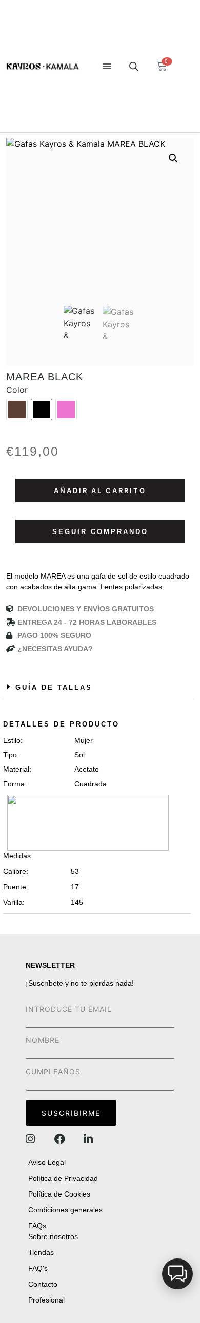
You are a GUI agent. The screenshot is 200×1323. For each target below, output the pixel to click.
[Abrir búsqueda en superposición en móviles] (134, 66)
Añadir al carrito (100, 490)
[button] (106, 66)
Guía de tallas (53, 687)
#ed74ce (66, 409)
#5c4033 (17, 409)
